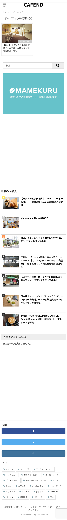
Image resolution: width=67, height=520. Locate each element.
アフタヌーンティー (44, 469)
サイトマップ (35, 507)
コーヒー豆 (24, 469)
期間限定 (23, 497)
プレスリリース (24, 41)
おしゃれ (39, 492)
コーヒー (54, 492)
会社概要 (8, 507)
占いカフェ (34, 510)
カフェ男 (22, 486)
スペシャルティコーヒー (36, 480)
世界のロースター (31, 475)
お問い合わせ (20, 507)
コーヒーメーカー (52, 475)
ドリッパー (38, 497)
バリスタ (9, 497)
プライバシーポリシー (53, 507)
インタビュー (11, 475)
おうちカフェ (37, 486)
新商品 (8, 486)
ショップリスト (56, 486)
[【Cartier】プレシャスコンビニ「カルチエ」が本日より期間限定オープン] (17, 42)
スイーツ (9, 469)
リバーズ (25, 492)
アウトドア (10, 492)
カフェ (55, 480)
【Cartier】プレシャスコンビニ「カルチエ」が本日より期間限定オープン (16, 48)
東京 (52, 497)
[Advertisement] (33, 152)
